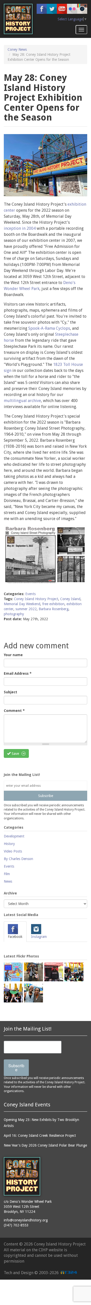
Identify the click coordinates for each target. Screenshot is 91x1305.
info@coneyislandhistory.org (26, 1220)
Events (30, 594)
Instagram (39, 937)
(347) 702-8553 (16, 1225)
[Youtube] (62, 9)
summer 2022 (26, 609)
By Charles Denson (18, 859)
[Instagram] (82, 9)
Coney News (17, 49)
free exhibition (53, 604)
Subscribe (45, 796)
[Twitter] (52, 9)
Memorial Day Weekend (22, 604)
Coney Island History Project (36, 599)
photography (14, 614)
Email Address (18, 673)
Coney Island (70, 599)
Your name (13, 655)
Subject (10, 692)
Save (15, 754)
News (8, 881)
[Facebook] (42, 9)
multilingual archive (22, 400)
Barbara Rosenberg (54, 609)
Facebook (15, 937)
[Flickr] (72, 9)
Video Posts (13, 851)
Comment (14, 711)
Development (14, 836)
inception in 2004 (20, 228)
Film (7, 874)
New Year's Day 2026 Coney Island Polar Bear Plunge (45, 1145)
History (9, 844)
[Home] (18, 19)
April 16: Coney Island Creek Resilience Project (40, 1135)
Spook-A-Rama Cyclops (49, 328)
